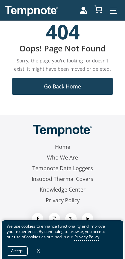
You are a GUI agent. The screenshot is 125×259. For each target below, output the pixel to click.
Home (62, 147)
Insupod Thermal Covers (62, 179)
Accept (17, 251)
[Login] (83, 10)
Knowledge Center (63, 189)
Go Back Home (62, 86)
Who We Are (62, 157)
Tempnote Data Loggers (62, 168)
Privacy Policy (63, 200)
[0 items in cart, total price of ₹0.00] (98, 9)
